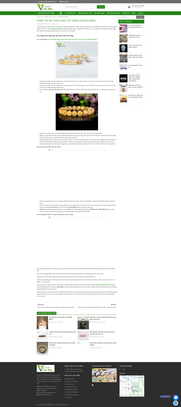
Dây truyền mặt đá (71, 389)
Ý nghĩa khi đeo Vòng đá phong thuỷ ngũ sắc (62, 333)
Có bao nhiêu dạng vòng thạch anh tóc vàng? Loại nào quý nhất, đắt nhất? (72, 39)
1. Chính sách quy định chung (73, 369)
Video (133, 13)
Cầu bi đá (69, 397)
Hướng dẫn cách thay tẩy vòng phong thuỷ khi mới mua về (102, 333)
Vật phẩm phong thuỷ (72, 392)
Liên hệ (140, 13)
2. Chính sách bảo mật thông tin (74, 371)
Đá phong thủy (70, 13)
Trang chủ (39, 16)
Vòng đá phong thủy (85, 13)
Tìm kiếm (101, 7)
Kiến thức (125, 13)
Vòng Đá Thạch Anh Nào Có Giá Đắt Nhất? (60, 318)
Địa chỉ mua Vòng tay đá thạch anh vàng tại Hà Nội (62, 344)
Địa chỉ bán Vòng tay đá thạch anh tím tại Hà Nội (103, 344)
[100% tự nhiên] (45, 7)
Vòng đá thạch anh (113, 13)
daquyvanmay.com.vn (44, 394)
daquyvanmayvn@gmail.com (47, 392)
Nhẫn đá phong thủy (72, 394)
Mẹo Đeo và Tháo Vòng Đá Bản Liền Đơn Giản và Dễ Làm (103, 318)
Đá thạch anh (99, 13)
